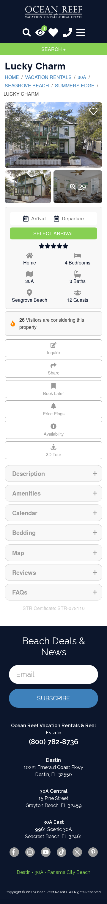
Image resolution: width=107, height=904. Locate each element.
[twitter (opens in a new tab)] (77, 852)
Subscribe (53, 698)
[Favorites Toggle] (53, 32)
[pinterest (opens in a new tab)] (93, 852)
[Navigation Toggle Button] (80, 32)
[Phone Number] (67, 32)
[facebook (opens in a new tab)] (14, 852)
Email (25, 674)
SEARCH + (53, 49)
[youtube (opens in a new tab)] (46, 852)
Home (12, 77)
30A (82, 77)
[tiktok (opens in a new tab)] (61, 852)
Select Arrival (53, 233)
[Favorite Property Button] (92, 109)
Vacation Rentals (48, 77)
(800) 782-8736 (53, 741)
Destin (24, 872)
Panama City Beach (68, 872)
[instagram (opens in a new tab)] (30, 852)
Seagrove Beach (27, 85)
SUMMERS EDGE (75, 85)
